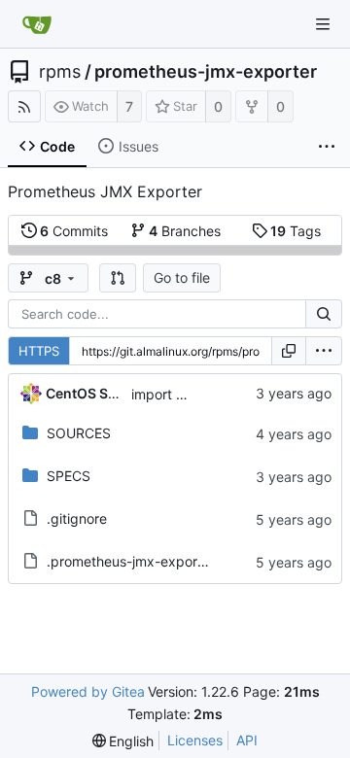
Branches (185, 231)
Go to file (182, 277)
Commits (74, 231)
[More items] (326, 146)
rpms (60, 72)
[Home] (37, 24)
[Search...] (323, 313)
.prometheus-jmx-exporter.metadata (163, 561)
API (247, 740)
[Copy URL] (288, 350)
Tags (295, 231)
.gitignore (77, 518)
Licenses (195, 740)
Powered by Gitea (88, 691)
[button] (117, 278)
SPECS (68, 475)
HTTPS (38, 351)
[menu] (323, 350)
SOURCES (79, 433)
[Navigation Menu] (322, 24)
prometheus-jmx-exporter (205, 72)
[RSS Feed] (24, 106)
